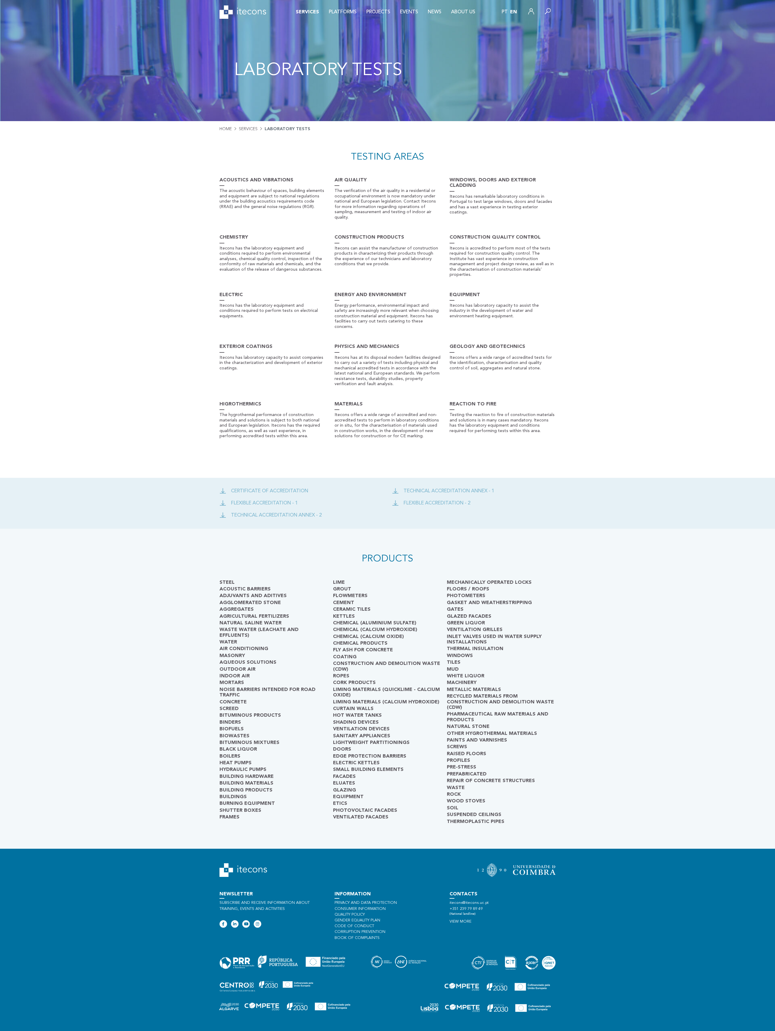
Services (307, 12)
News (434, 12)
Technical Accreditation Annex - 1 (449, 491)
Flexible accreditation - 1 (264, 503)
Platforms (343, 12)
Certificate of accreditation (269, 491)
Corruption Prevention (360, 932)
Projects (378, 12)
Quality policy (350, 915)
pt (505, 12)
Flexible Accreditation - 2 (437, 503)
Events (409, 12)
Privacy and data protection (366, 903)
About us (463, 12)
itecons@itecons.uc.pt (469, 903)
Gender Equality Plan (357, 920)
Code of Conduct (354, 926)
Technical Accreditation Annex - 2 (276, 515)
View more (460, 922)
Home (225, 129)
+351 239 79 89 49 (466, 909)
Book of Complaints (357, 938)
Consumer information (360, 909)
